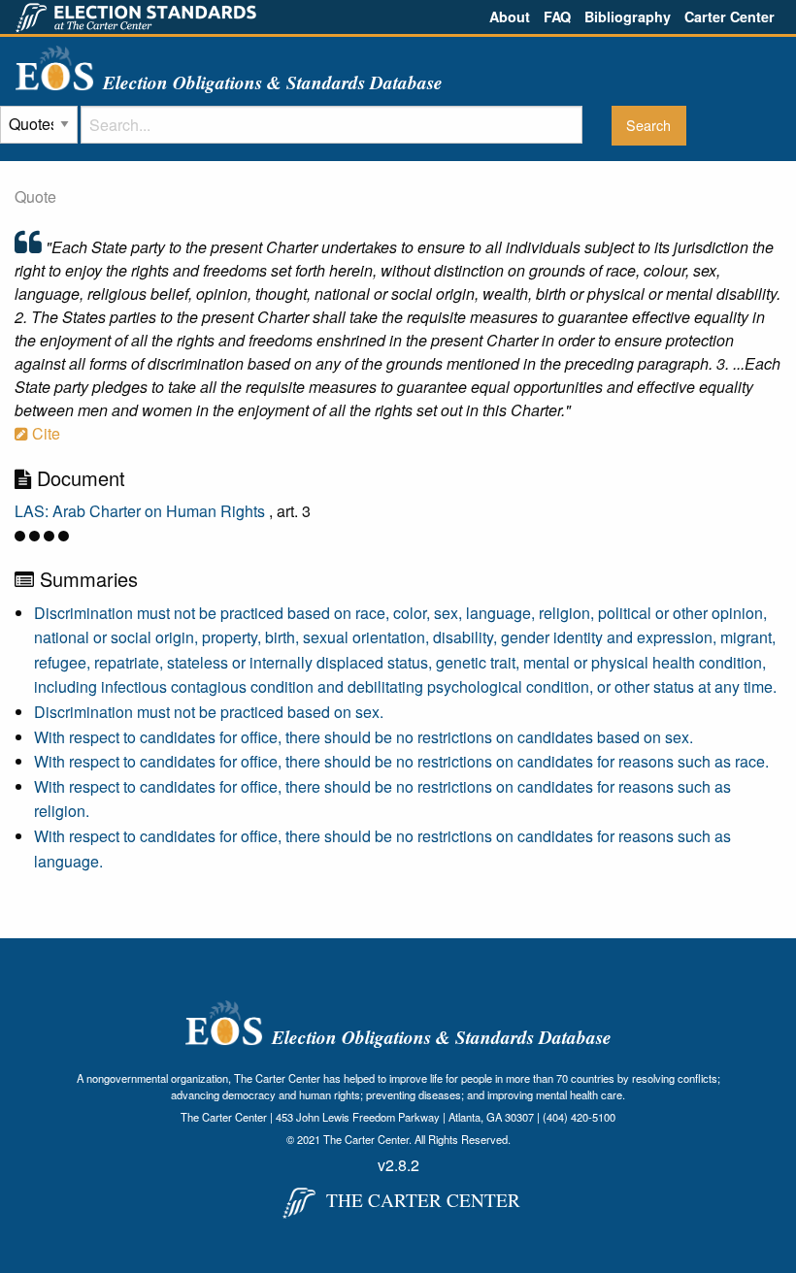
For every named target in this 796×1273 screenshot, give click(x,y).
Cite (44, 433)
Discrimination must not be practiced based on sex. (208, 712)
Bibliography (627, 16)
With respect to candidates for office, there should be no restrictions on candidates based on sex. (363, 737)
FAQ (557, 16)
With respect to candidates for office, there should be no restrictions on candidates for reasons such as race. (401, 761)
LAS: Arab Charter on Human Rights (142, 511)
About (509, 16)
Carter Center (729, 16)
